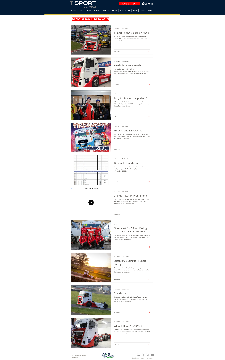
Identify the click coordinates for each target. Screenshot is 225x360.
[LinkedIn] (152, 3)
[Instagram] (148, 355)
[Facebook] (143, 355)
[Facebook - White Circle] (143, 3)
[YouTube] (149, 3)
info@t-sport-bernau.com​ (144, 358)
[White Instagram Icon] (146, 3)
